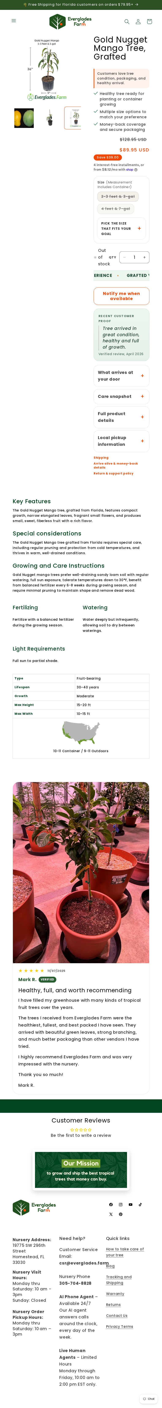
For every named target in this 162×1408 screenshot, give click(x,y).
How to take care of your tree (125, 1252)
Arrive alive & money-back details (116, 465)
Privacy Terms (119, 1326)
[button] (13, 20)
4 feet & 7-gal (117, 210)
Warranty (115, 1293)
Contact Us (117, 1315)
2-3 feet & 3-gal (120, 198)
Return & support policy (114, 474)
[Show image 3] (75, 118)
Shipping (101, 458)
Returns (113, 1304)
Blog (110, 1266)
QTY (112, 257)
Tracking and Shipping (119, 1279)
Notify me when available (121, 296)
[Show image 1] (24, 118)
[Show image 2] (49, 118)
